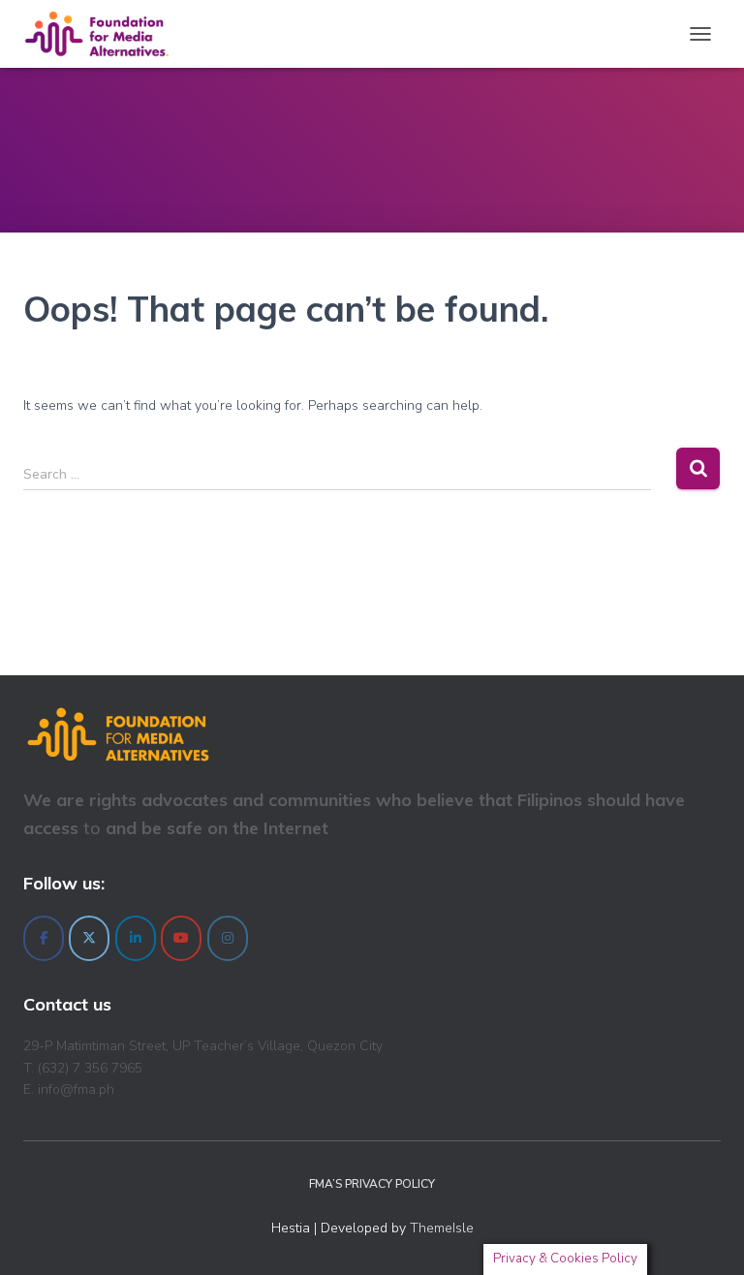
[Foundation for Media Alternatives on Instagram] (227, 938)
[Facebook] (43, 938)
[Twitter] (89, 938)
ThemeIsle (442, 1228)
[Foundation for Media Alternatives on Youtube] (181, 938)
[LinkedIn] (135, 938)
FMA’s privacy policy (372, 1184)
